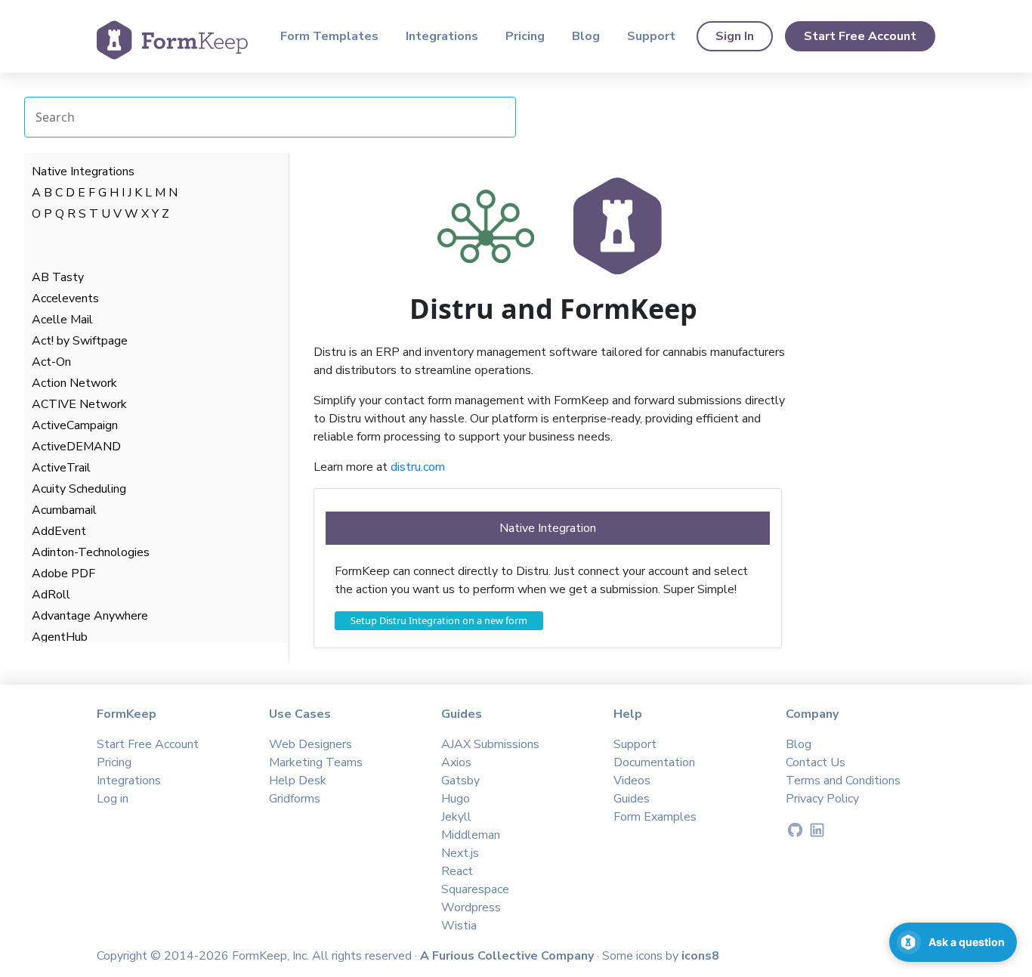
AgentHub (60, 637)
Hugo (455, 798)
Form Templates (329, 36)
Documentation (654, 762)
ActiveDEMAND (76, 446)
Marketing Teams (316, 762)
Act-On (51, 362)
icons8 (700, 956)
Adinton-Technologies (91, 552)
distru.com (418, 467)
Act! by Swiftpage (80, 340)
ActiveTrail (61, 467)
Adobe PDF (63, 573)
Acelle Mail (62, 319)
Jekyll (456, 816)
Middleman (470, 835)
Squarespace (475, 889)
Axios (456, 762)
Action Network (74, 383)
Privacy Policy (822, 798)
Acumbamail (64, 510)
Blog (586, 36)
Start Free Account (860, 36)
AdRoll (51, 594)
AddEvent (59, 531)
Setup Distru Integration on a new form (439, 620)
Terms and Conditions (843, 780)
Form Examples (655, 816)
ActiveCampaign (75, 425)
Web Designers (310, 744)
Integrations (442, 36)
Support (651, 36)
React (457, 871)
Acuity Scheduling (79, 489)
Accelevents (65, 298)
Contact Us (815, 762)
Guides (631, 798)
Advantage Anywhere (90, 616)
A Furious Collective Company (508, 956)
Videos (631, 780)
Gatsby (460, 780)
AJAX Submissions (490, 744)
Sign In (734, 36)
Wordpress (471, 907)
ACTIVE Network (79, 404)
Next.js (460, 853)
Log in (112, 798)
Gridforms (294, 798)
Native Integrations (83, 171)
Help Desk (297, 780)
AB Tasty (58, 277)
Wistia (459, 925)
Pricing (525, 36)
